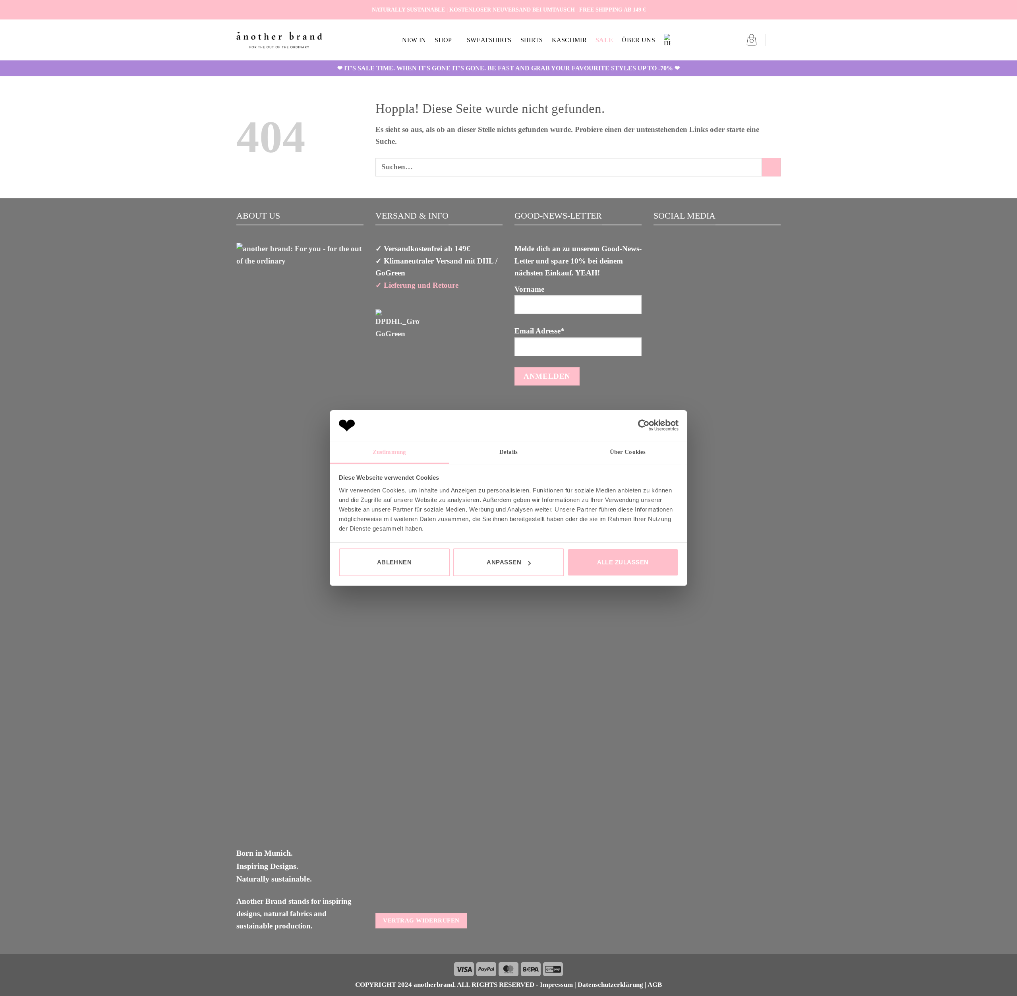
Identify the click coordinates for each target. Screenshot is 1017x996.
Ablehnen (394, 562)
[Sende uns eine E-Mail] (776, 9)
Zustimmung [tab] (389, 452)
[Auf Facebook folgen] (757, 9)
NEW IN (414, 40)
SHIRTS (531, 40)
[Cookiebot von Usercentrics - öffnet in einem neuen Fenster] (644, 425)
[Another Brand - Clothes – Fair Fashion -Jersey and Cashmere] (279, 40)
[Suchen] (777, 39)
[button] (751, 39)
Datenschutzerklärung (610, 984)
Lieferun (398, 285)
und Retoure (437, 285)
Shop (443, 40)
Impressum (556, 984)
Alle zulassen (623, 562)
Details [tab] (508, 452)
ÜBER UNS (638, 40)
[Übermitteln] (771, 167)
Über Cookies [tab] (628, 452)
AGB (655, 984)
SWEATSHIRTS (489, 40)
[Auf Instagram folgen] (767, 9)
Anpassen (504, 562)
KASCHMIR (569, 40)
